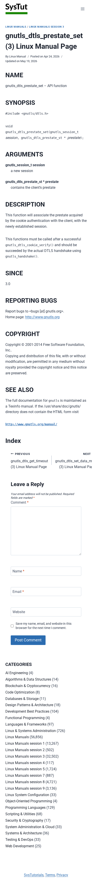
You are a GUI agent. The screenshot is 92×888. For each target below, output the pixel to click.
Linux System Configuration (27, 795)
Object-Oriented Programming (28, 801)
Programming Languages (25, 807)
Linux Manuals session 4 (25, 763)
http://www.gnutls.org (42, 317)
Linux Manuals (15, 26)
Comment (20, 502)
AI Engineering (16, 673)
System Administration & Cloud (29, 827)
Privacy (62, 875)
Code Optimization (20, 692)
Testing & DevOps (19, 839)
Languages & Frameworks (25, 724)
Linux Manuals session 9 (25, 788)
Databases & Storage (22, 699)
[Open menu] (82, 8)
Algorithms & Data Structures (28, 679)
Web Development (19, 846)
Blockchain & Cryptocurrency (27, 686)
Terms (50, 875)
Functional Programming (25, 718)
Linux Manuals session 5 (25, 769)
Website (19, 612)
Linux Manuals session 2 (25, 750)
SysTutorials (34, 875)
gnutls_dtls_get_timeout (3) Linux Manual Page (29, 460)
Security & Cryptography (24, 820)
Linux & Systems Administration (30, 731)
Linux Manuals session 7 (25, 775)
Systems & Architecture (23, 833)
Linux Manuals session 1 (25, 743)
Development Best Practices (27, 711)
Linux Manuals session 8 (25, 782)
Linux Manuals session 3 (46, 26)
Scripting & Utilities (20, 814)
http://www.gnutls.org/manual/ (31, 424)
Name (18, 571)
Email (18, 591)
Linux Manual (17, 56)
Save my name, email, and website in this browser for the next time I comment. (43, 626)
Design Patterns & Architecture (29, 705)
